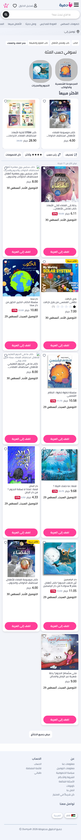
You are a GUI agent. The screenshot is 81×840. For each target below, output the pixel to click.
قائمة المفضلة (33, 768)
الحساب (37, 764)
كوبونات (70, 785)
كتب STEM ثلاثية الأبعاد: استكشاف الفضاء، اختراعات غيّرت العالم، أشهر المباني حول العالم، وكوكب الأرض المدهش (22, 134)
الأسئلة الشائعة (66, 781)
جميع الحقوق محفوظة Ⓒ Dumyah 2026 (40, 829)
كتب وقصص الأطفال (60, 42)
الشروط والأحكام (66, 777)
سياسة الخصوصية (65, 772)
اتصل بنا (70, 790)
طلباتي (37, 772)
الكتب (75, 42)
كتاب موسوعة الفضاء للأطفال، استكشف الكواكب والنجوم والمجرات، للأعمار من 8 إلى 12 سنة (60, 134)
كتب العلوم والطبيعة (38, 42)
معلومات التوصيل (65, 768)
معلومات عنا (68, 764)
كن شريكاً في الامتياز (63, 794)
